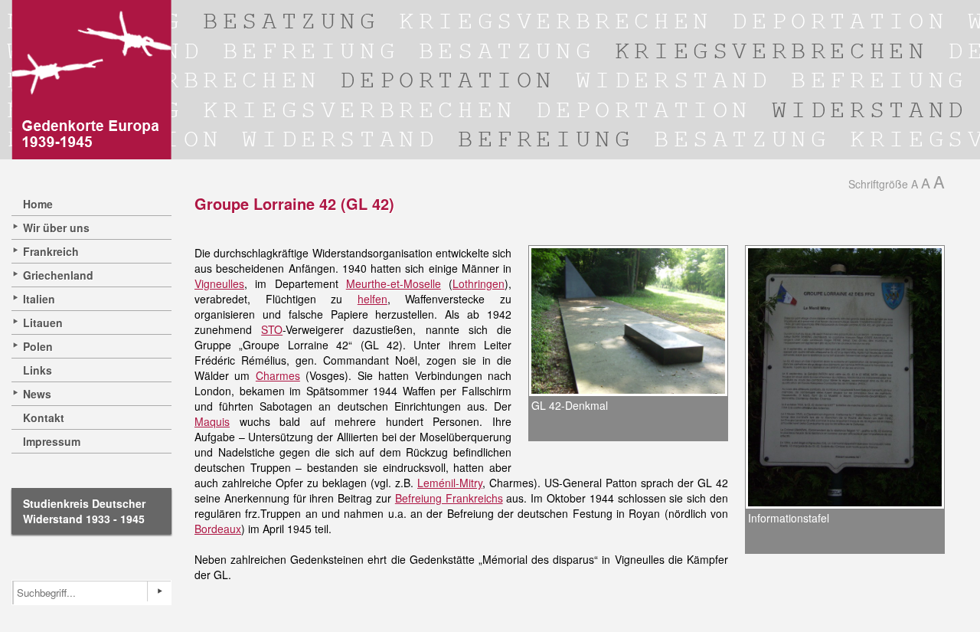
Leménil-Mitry (449, 482)
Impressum (51, 441)
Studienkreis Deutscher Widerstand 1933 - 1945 (84, 511)
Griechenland (58, 275)
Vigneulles (219, 283)
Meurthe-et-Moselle (393, 283)
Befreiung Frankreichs (449, 498)
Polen (38, 346)
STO (272, 329)
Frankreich (51, 251)
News (37, 393)
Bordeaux (217, 528)
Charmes (278, 375)
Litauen (43, 322)
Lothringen (478, 283)
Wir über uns (56, 227)
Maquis (212, 421)
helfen (372, 298)
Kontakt (43, 417)
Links (37, 370)
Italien (39, 298)
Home (38, 203)
